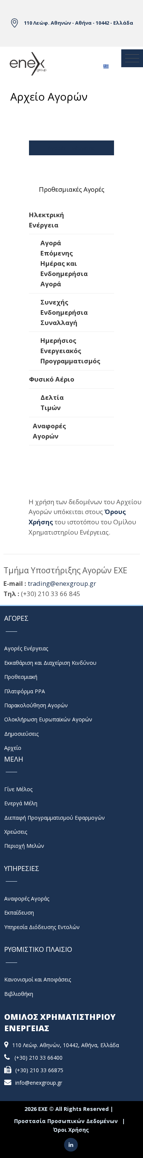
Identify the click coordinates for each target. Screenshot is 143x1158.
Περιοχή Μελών (24, 845)
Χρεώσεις (15, 831)
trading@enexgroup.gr (62, 583)
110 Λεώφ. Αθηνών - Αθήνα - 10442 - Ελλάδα (78, 22)
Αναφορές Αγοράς (26, 898)
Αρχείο (12, 747)
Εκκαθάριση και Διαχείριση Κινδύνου (50, 662)
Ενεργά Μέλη (20, 803)
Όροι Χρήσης (71, 1129)
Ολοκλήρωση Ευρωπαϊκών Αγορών (48, 719)
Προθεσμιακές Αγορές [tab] (71, 189)
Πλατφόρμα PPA (24, 691)
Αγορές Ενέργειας (71, 147)
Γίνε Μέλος (18, 789)
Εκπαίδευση (19, 912)
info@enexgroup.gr (38, 1082)
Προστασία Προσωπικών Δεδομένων (66, 1121)
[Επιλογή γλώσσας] (106, 64)
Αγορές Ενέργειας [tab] (71, 171)
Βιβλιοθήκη (18, 993)
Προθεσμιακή (20, 676)
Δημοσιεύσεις (21, 733)
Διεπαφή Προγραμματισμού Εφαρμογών (54, 817)
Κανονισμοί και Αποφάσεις (37, 979)
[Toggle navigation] (132, 58)
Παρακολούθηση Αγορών (36, 705)
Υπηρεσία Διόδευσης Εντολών (42, 927)
